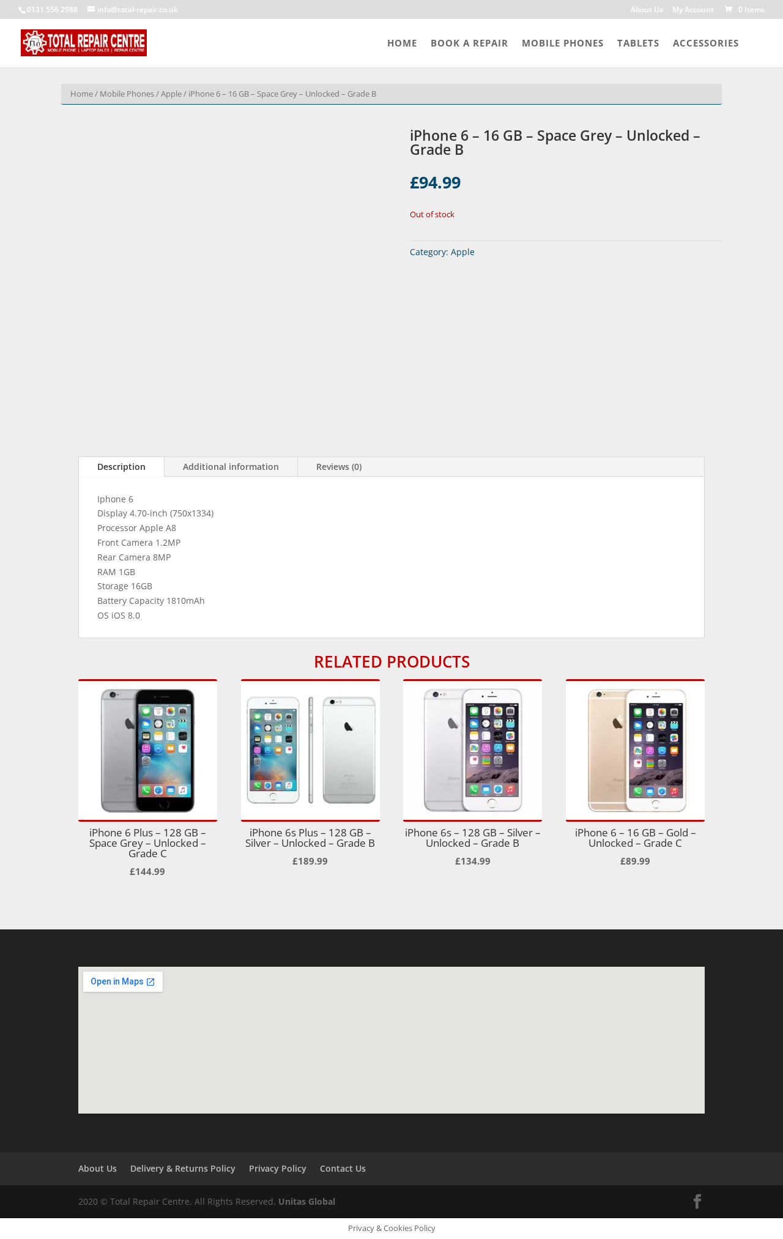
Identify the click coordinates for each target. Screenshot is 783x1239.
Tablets (638, 44)
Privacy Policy (277, 1168)
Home (402, 44)
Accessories (706, 44)
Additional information (231, 466)
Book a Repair (469, 44)
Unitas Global (306, 1201)
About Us (647, 10)
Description (121, 466)
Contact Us (343, 1168)
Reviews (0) (339, 466)
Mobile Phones (563, 44)
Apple (171, 93)
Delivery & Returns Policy (183, 1168)
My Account (693, 10)
